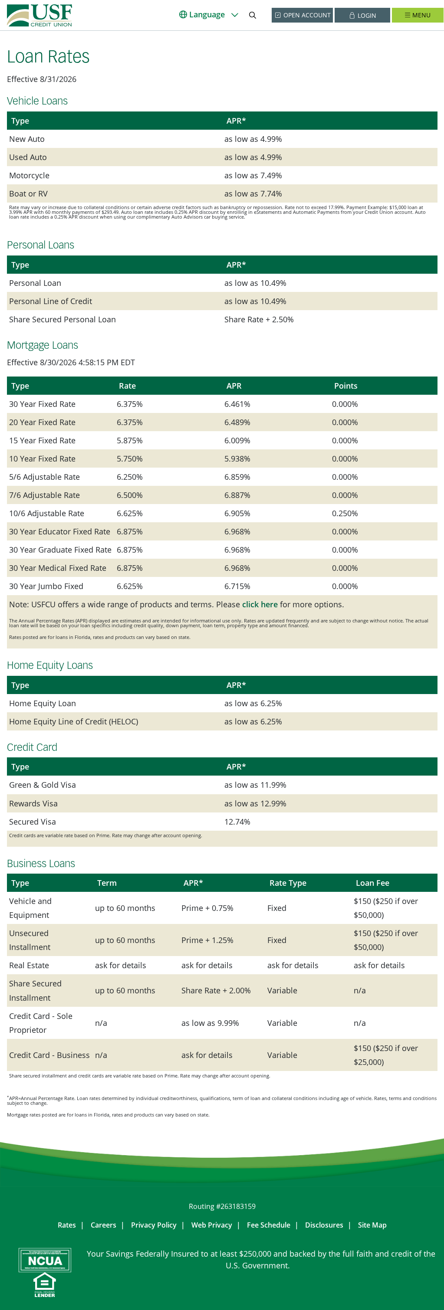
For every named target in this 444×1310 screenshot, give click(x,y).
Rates (67, 1225)
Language (207, 14)
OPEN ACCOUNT (306, 15)
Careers (103, 1225)
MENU (421, 15)
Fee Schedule (268, 1225)
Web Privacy (211, 1225)
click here (260, 604)
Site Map (372, 1225)
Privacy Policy (154, 1225)
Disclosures (324, 1225)
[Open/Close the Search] (252, 15)
